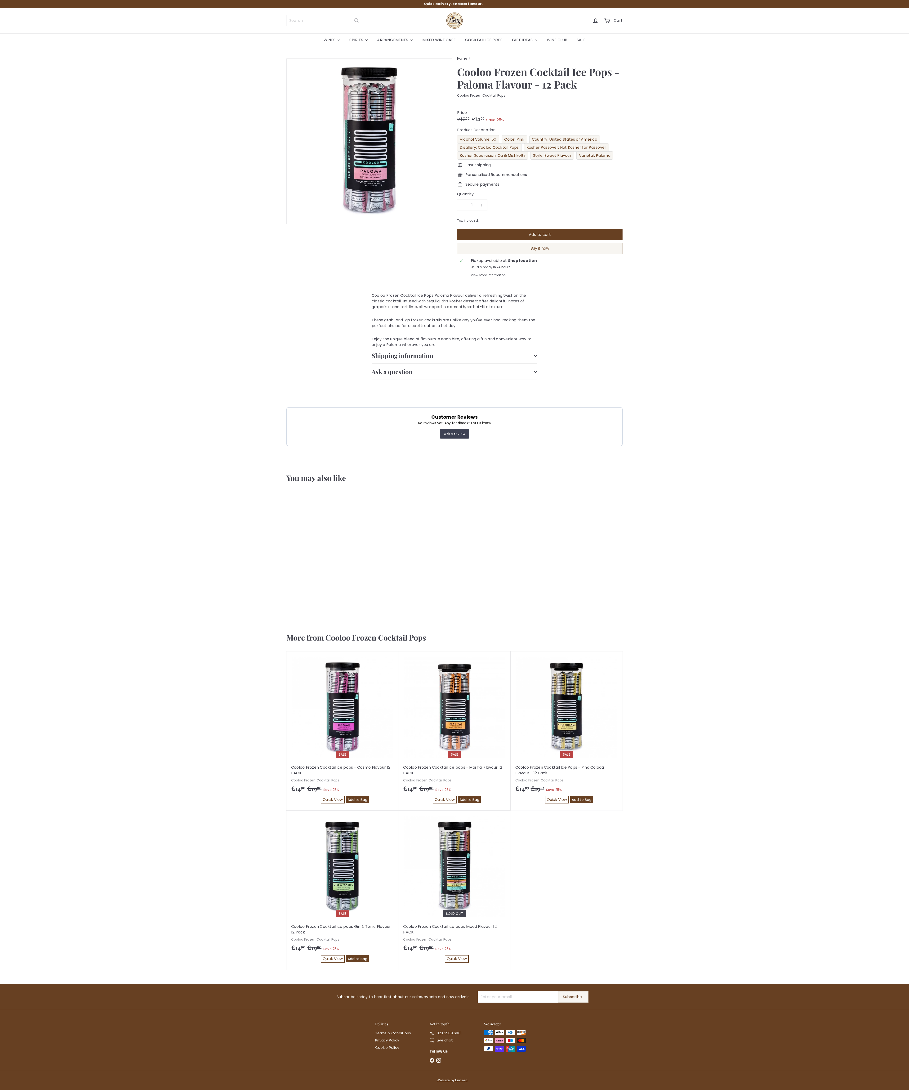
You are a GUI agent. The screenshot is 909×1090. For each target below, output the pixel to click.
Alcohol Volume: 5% (478, 139)
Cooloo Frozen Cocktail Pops (375, 637)
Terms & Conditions (393, 1033)
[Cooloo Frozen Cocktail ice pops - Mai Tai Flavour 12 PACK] (454, 731)
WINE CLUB (557, 40)
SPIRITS (356, 40)
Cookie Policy (387, 1047)
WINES (330, 40)
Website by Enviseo (452, 1080)
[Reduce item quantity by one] (462, 205)
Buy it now (539, 248)
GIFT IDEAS (523, 40)
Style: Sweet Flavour (552, 155)
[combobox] (324, 20)
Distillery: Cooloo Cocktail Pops (489, 147)
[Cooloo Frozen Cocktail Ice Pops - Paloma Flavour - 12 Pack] (314, 555)
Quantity (465, 194)
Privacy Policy (387, 1040)
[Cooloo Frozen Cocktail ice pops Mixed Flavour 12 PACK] (454, 890)
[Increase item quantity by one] (481, 205)
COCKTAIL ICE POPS (484, 40)
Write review (454, 433)
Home (462, 58)
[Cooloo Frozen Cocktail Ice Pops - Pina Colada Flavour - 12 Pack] (567, 731)
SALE (581, 40)
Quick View (306, 606)
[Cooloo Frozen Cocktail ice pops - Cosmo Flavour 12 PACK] (342, 731)
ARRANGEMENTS (393, 40)
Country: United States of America (564, 139)
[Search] (356, 20)
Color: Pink (514, 139)
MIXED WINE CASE (439, 40)
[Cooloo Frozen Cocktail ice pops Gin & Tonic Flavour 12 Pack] (342, 890)
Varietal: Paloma (594, 155)
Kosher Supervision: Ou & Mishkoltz (493, 155)
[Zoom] (369, 141)
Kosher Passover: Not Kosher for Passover (566, 147)
